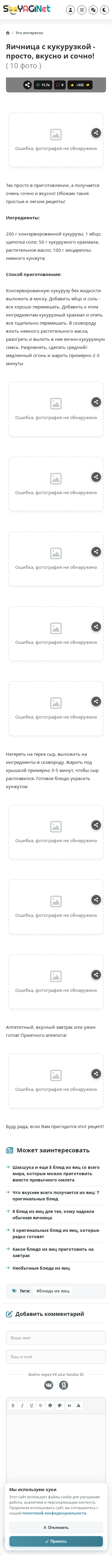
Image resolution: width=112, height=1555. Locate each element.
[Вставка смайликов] (50, 1405)
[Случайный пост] (93, 9)
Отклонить (58, 1527)
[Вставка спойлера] (78, 1405)
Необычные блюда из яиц (41, 1268)
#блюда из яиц (52, 1291)
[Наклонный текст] (22, 1405)
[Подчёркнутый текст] (31, 1405)
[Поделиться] (27, 84)
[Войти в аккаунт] (70, 9)
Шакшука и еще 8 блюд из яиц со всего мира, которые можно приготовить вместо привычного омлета (56, 1173)
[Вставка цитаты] (69, 1405)
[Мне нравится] (72, 85)
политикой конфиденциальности (54, 1513)
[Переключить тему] (104, 9)
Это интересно (29, 32)
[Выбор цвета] (60, 1405)
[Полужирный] (13, 1405)
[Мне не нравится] (87, 85)
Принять (58, 1541)
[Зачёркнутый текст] (40, 1405)
